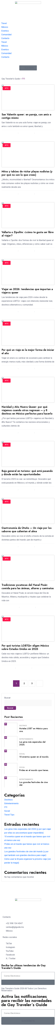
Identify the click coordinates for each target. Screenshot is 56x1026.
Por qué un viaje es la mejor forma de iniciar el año (28, 351)
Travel (4, 23)
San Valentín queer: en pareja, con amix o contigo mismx (26, 116)
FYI (5, 807)
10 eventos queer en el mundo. (34, 756)
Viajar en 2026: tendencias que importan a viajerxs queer (27, 290)
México (4, 27)
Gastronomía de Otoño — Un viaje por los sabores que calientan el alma (27, 529)
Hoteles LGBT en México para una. (33, 730)
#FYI (6, 88)
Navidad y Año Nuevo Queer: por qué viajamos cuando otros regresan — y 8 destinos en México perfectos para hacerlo (27, 410)
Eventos (5, 31)
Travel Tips (9, 814)
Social (22, 754)
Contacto (5, 38)
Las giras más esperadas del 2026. (32, 743)
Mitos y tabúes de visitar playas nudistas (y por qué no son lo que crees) (27, 173)
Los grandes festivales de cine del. (33, 783)
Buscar (7, 698)
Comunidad (6, 34)
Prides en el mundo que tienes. (34, 770)
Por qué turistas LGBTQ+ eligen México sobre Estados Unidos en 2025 (25, 647)
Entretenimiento (26, 739)
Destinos (23, 725)
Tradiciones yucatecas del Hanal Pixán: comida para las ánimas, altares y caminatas (28, 586)
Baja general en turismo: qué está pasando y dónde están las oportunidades (27, 472)
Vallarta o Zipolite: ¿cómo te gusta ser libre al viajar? (28, 233)
